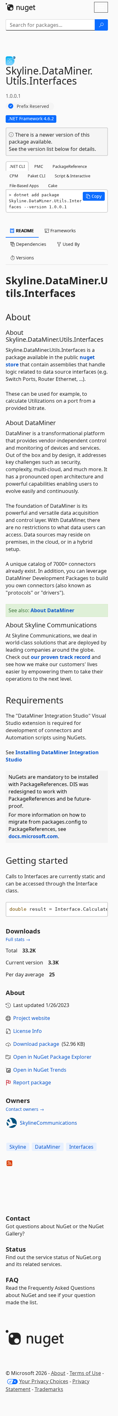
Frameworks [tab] (62, 231)
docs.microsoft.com (33, 836)
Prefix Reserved (33, 106)
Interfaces (81, 1146)
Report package (32, 1082)
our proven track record (60, 657)
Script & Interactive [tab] (72, 176)
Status (16, 1249)
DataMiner (47, 1146)
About (58, 1373)
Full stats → (18, 939)
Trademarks (49, 1389)
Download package (36, 1043)
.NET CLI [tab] (17, 166)
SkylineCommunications (48, 1122)
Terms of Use (85, 1373)
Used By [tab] (70, 244)
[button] (94, 196)
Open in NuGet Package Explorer (52, 1056)
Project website (31, 1018)
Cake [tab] (52, 185)
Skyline (17, 1146)
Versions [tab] (24, 258)
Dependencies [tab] (30, 244)
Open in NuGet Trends (39, 1069)
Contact (18, 1218)
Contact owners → (25, 1109)
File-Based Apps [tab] (24, 185)
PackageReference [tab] (70, 166)
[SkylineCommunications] (11, 1123)
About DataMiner (52, 610)
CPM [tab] (13, 176)
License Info (27, 1031)
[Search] (101, 25)
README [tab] (24, 231)
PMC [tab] (38, 166)
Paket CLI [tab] (36, 176)
